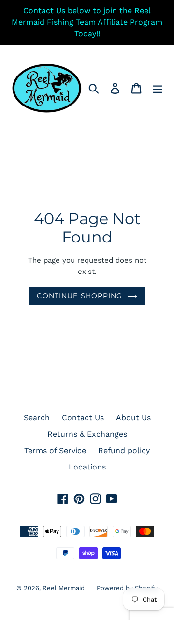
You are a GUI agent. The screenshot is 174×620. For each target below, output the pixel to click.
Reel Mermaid (64, 587)
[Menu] (157, 88)
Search (37, 417)
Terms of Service (55, 450)
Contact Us (83, 417)
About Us (133, 417)
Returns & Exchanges (87, 434)
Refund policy (124, 450)
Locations (87, 466)
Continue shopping (79, 295)
